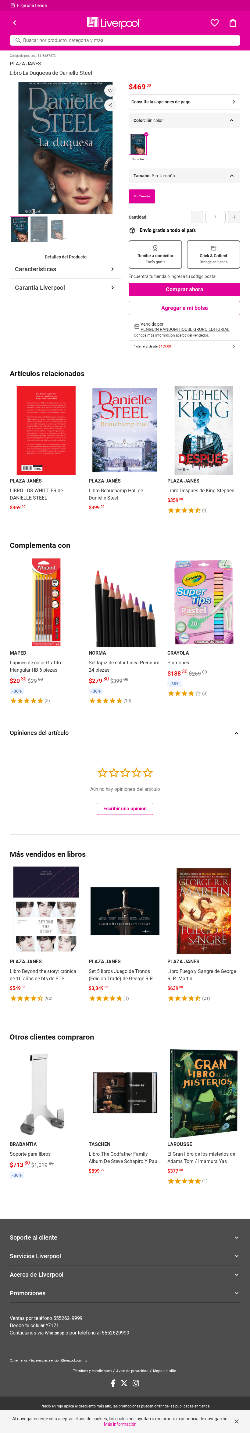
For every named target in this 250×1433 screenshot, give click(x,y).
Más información (120, 1424)
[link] (46, 450)
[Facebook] (113, 1383)
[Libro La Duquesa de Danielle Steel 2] (39, 229)
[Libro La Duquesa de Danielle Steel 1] (19, 229)
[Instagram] (136, 1383)
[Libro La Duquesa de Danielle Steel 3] (58, 229)
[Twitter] (124, 1383)
